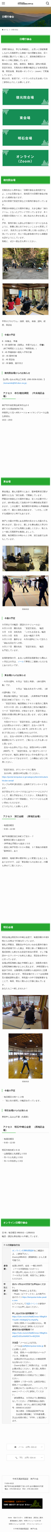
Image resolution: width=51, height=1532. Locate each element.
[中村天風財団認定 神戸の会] (25, 3)
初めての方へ (18, 1517)
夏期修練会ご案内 (16, 1521)
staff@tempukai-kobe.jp (32, 1346)
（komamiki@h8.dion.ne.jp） (15, 383)
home (10, 1517)
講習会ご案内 (38, 1517)
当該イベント (32, 1303)
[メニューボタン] (3, 3)
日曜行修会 (28, 1517)
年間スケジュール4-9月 (17, 1524)
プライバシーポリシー (34, 1524)
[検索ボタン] (47, 3)
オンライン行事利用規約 (23, 1250)
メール (21, 661)
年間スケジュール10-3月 (32, 1521)
